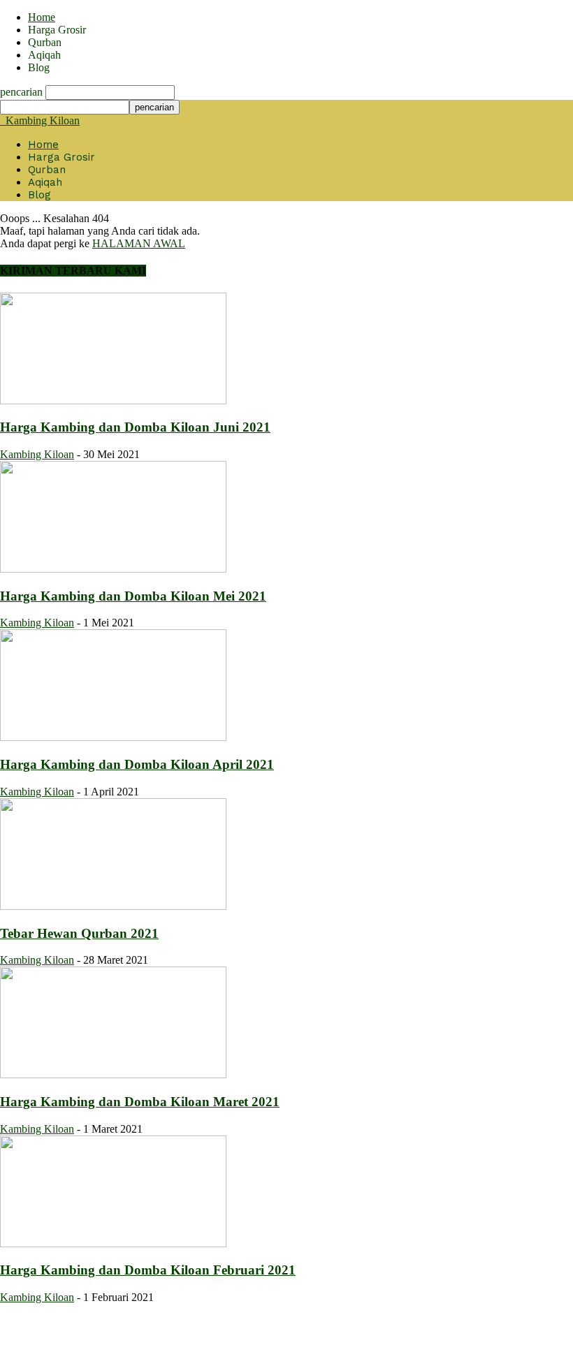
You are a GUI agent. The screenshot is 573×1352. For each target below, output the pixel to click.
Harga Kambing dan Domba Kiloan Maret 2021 (140, 1101)
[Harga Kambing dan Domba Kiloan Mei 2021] (113, 569)
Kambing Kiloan (37, 454)
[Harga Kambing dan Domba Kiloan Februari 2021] (113, 1243)
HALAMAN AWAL (138, 243)
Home (41, 17)
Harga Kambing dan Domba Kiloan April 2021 (137, 764)
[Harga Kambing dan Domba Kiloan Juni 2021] (113, 400)
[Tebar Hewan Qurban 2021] (113, 906)
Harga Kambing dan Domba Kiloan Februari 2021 (148, 1270)
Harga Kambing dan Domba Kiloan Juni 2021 (135, 427)
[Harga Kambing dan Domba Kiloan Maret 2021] (113, 1074)
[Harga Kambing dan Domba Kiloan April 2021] (113, 737)
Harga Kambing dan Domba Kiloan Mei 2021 (133, 596)
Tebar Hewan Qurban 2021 (79, 933)
